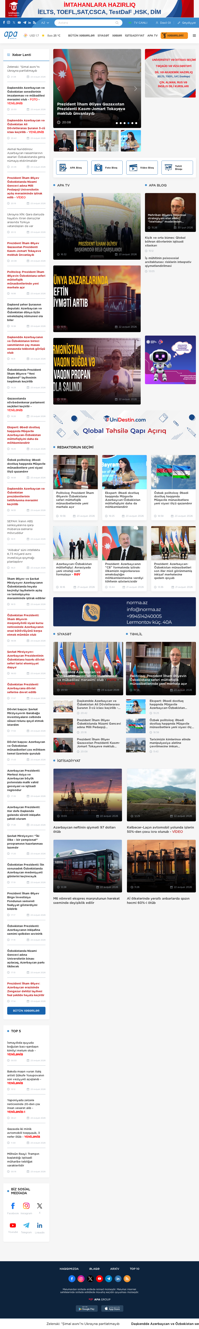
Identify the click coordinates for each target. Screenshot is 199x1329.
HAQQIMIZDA (69, 1268)
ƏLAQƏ (94, 1268)
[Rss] (34, 23)
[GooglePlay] (87, 1309)
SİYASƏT (103, 35)
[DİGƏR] (193, 35)
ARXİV (114, 1268)
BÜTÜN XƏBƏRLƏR (81, 35)
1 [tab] (117, 123)
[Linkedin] (29, 23)
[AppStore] (112, 1309)
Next (135, 88)
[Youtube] (19, 23)
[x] (90, 1279)
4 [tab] (128, 123)
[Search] (117, 23)
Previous (58, 88)
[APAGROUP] (99, 1299)
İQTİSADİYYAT (134, 35)
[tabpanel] (97, 88)
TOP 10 (134, 1268)
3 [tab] (125, 123)
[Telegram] (24, 23)
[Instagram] (8, 23)
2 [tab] (121, 123)
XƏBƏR (117, 35)
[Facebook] (4, 23)
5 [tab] (132, 123)
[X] (14, 23)
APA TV (152, 35)
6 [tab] (136, 123)
